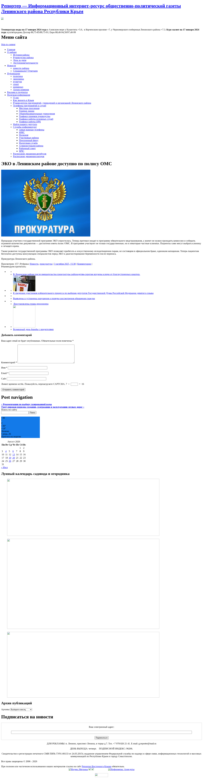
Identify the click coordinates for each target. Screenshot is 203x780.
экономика (18, 79)
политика (18, 76)
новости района (21, 68)
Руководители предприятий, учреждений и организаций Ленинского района (52, 103)
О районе (12, 52)
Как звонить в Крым (23, 100)
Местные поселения (29, 108)
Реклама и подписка (17, 92)
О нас (16, 97)
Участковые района (29, 137)
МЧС (21, 151)
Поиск (32, 413)
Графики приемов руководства (34, 116)
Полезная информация (18, 95)
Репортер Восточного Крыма (96, 766)
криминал (18, 87)
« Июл (4, 467)
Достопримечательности (25, 63)
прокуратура (46, 264)
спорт (16, 84)
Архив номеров (21, 89)
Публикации (13, 73)
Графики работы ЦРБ (30, 121)
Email (4, 373)
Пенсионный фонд (28, 140)
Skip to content (8, 44)
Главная (11, 49)
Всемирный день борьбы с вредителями (33, 329)
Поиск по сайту (9, 409)
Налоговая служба (28, 143)
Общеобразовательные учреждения (37, 113)
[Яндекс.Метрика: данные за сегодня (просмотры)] (78, 769)
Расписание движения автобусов (29, 153)
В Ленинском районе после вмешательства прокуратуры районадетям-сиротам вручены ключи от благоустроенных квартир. (76, 274)
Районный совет (27, 148)
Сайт (3, 378)
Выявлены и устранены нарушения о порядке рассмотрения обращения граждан (54, 298)
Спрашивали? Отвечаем (25, 71)
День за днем (19, 60)
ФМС (22, 132)
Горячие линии (26, 111)
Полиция (23, 135)
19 (10, 458)
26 (10, 461)
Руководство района (23, 57)
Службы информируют (25, 127)
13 (13, 454)
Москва (5, 21)
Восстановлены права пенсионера (30, 304)
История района (21, 55)
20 (13, 458)
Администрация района (31, 145)
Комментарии (84, 264)
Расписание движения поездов (28, 156)
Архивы (5, 709)
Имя (4, 367)
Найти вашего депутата (25, 124)
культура (17, 81)
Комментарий (9, 362)
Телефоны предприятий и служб (29, 105)
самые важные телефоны (31, 129)
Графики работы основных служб (36, 119)
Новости (11, 65)
